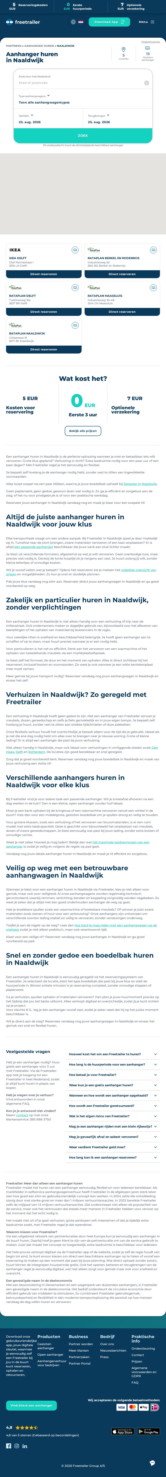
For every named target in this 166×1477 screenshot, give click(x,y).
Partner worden (81, 1344)
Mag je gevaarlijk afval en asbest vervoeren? (103, 1137)
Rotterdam (36, 752)
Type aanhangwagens (32, 96)
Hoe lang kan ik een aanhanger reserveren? (103, 1157)
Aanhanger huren (39, 45)
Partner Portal (79, 1363)
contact (22, 1115)
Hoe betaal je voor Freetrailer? (92, 1075)
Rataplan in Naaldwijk (140, 484)
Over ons (107, 1344)
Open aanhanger (50, 1354)
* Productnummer (150, 42)
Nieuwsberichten (113, 1350)
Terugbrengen (96, 115)
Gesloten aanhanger (45, 1346)
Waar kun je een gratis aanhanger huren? (101, 1085)
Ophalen (24, 115)
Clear (146, 82)
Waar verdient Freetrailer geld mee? (97, 1147)
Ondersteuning (143, 1348)
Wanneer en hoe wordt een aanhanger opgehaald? (108, 1095)
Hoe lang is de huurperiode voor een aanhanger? (107, 1064)
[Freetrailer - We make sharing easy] (23, 22)
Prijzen (137, 1361)
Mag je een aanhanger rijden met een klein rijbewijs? (110, 1126)
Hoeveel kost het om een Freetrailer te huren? (105, 1054)
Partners (13, 45)
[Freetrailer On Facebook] (8, 1445)
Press (104, 1357)
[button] (77, 22)
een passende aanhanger (33, 547)
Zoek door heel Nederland (34, 76)
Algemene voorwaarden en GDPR (144, 1372)
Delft (19, 752)
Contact (138, 1355)
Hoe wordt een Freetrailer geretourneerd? (101, 1106)
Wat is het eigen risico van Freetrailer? (99, 1116)
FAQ (135, 1382)
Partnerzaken (79, 1357)
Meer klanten (79, 1350)
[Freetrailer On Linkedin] (24, 1445)
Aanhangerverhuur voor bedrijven (51, 1363)
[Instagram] (16, 1445)
